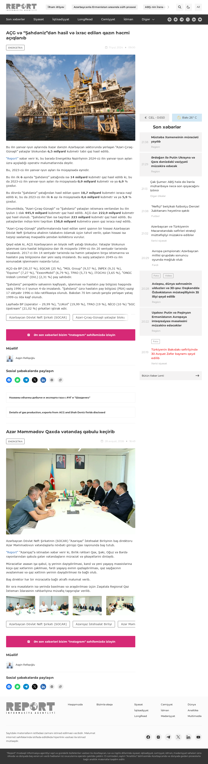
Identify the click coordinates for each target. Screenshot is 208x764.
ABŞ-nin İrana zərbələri (160, 7)
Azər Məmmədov (133, 624)
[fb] (169, 19)
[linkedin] (194, 19)
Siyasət (138, 704)
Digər (146, 19)
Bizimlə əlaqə (104, 704)
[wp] (17, 380)
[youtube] (200, 19)
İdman (165, 710)
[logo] (21, 7)
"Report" (12, 552)
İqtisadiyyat (141, 710)
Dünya (192, 704)
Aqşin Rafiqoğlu (25, 357)
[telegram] (182, 19)
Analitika (193, 710)
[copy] (60, 380)
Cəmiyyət (167, 704)
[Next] (165, 7)
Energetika (15, 47)
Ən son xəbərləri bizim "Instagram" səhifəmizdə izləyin (74, 335)
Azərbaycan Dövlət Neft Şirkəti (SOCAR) (38, 317)
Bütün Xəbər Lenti (153, 375)
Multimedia (195, 716)
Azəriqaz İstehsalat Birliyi (94, 624)
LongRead (140, 716)
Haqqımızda (75, 704)
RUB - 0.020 (156, 117)
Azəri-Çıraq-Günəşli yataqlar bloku (100, 317)
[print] (52, 380)
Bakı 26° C (189, 117)
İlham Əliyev (56, 7)
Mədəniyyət (168, 716)
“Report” (12, 158)
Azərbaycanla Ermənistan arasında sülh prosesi (105, 7)
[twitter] (188, 19)
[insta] (176, 19)
